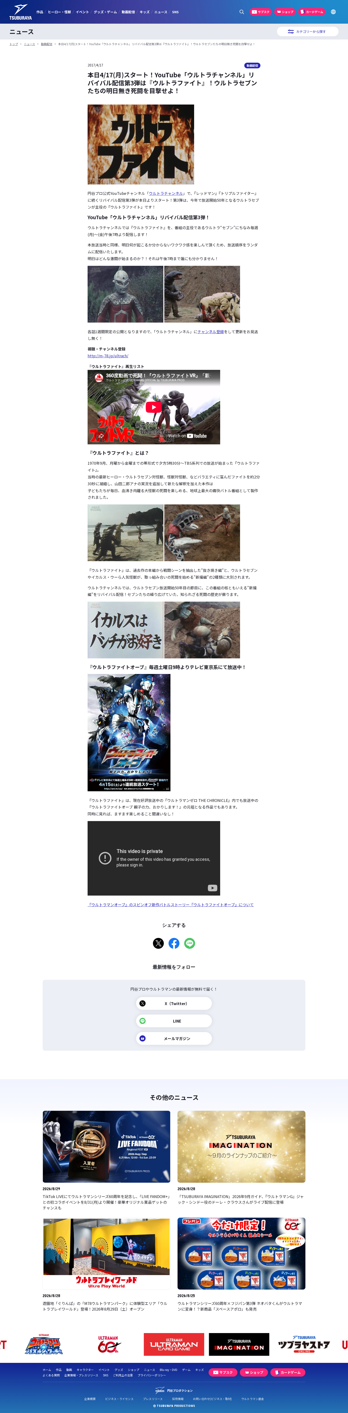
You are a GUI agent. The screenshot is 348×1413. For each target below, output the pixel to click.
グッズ (119, 1370)
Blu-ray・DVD (168, 1370)
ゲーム (186, 1370)
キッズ (145, 11)
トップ (13, 44)
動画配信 (128, 11)
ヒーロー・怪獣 (59, 11)
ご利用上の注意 (123, 1375)
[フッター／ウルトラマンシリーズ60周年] (109, 1344)
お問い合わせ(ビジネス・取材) (212, 1399)
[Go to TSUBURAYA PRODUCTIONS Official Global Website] (333, 12)
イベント (82, 11)
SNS (175, 11)
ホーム (47, 1370)
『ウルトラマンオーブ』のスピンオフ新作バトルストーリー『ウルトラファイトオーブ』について (171, 904)
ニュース (160, 11)
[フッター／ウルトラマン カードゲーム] (174, 1344)
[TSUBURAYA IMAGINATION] (239, 1344)
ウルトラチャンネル (166, 193)
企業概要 (90, 1399)
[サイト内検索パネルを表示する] (241, 12)
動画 (69, 1370)
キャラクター (85, 1370)
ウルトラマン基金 (252, 1399)
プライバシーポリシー (152, 1375)
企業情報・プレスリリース (81, 1375)
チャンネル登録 (210, 331)
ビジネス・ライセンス (119, 1399)
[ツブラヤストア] (304, 1344)
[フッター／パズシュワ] (44, 1344)
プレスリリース (153, 1399)
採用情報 (177, 1399)
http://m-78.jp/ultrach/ (108, 356)
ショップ (133, 1370)
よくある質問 (51, 1375)
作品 (39, 11)
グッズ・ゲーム (105, 11)
